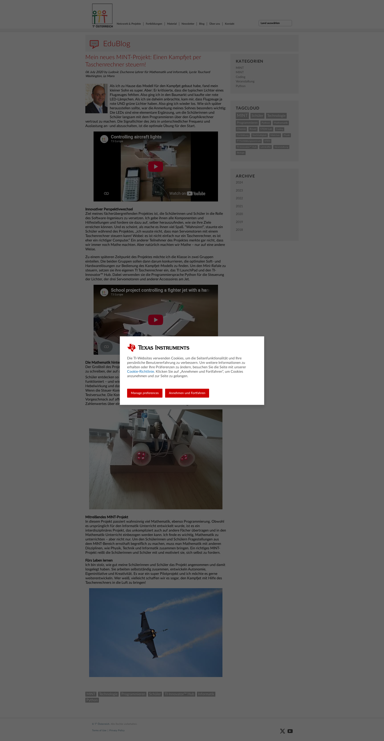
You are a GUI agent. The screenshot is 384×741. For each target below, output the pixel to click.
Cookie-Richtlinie (140, 371)
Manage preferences (145, 393)
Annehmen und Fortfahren (187, 393)
